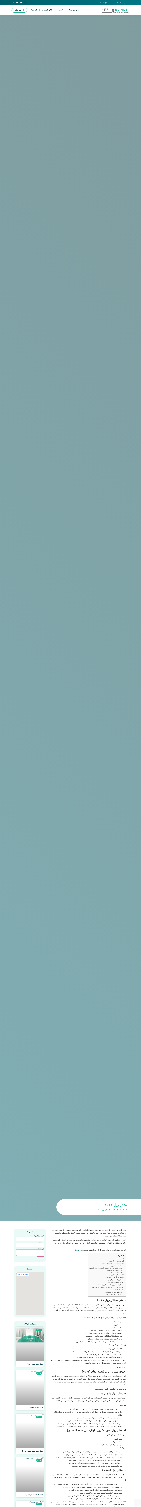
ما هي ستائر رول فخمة (116, 1261)
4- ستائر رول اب (114, 1272)
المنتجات (60, 10)
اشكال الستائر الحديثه (36, 1407)
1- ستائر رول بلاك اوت (113, 1266)
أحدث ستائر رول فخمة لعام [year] (112, 1263)
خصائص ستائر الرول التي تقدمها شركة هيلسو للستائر (107, 1287)
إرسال (40, 1258)
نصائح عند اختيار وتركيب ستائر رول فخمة (110, 1285)
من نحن (126, 2)
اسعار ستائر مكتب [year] (35, 1364)
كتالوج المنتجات (47, 10)
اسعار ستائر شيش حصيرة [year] (32, 1451)
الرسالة (41, 1248)
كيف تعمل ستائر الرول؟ (112, 1294)
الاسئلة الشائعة (118, 1290)
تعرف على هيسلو (73, 10)
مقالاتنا (114, 1210)
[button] (25, 2)
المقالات (118, 2)
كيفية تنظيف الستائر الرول (115, 1282)
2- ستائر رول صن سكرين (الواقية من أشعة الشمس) (104, 1268)
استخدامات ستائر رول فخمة (114, 1275)
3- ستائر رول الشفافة (113, 1270)
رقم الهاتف (40, 1242)
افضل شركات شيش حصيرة (34, 1494)
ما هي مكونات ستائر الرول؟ (111, 1292)
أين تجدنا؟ (34, 10)
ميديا (111, 2)
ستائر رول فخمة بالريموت (115, 1280)
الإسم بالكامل (39, 1236)
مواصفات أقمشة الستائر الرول (113, 1277)
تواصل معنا (103, 2)
